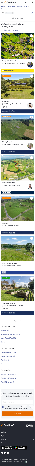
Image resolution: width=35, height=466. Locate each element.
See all (3, 342)
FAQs (22, 461)
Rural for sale (11, 6)
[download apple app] (7, 448)
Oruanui (3, 9)
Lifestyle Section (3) (8, 356)
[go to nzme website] (30, 425)
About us (16, 459)
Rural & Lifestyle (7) (7, 382)
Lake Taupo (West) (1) (8, 338)
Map (16, 30)
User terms (16, 461)
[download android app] (20, 448)
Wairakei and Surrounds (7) (10, 334)
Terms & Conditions (7, 461)
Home (3, 6)
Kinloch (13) (5, 330)
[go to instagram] (2, 453)
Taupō (25, 6)
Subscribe (17, 414)
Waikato (19, 6)
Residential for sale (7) (8, 374)
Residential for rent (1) (8, 378)
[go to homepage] (10, 2)
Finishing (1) (5, 360)
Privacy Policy (23, 459)
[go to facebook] (5, 453)
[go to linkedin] (8, 453)
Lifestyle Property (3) (8, 352)
